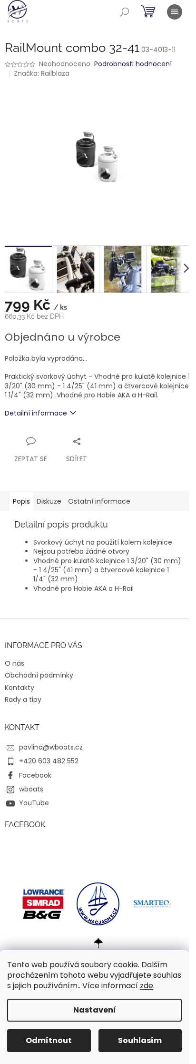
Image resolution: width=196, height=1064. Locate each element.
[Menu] (174, 11)
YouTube (34, 803)
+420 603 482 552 (48, 761)
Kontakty (19, 687)
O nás (14, 663)
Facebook (35, 775)
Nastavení (94, 1009)
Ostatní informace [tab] (99, 501)
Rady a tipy (23, 699)
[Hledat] (124, 11)
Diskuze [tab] (49, 501)
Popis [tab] (21, 501)
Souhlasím (140, 1040)
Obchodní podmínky (39, 675)
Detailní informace (36, 413)
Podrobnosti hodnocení (133, 64)
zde (146, 985)
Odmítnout (49, 1040)
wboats (31, 789)
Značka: (41, 73)
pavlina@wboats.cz (51, 747)
